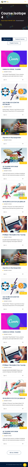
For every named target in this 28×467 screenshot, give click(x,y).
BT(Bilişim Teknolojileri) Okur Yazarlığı (14, 235)
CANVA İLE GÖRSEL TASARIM (12, 69)
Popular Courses (14, 43)
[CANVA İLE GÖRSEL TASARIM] (14, 58)
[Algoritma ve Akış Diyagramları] (14, 127)
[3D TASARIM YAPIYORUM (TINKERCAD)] (14, 156)
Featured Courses (19, 39)
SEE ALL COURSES (14, 452)
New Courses (7, 39)
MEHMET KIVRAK (8, 71)
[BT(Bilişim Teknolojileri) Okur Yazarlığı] (14, 224)
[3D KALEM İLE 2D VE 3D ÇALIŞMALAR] (14, 191)
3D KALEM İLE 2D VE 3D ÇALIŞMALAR (14, 201)
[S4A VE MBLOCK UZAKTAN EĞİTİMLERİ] (14, 91)
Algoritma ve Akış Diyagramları (12, 137)
